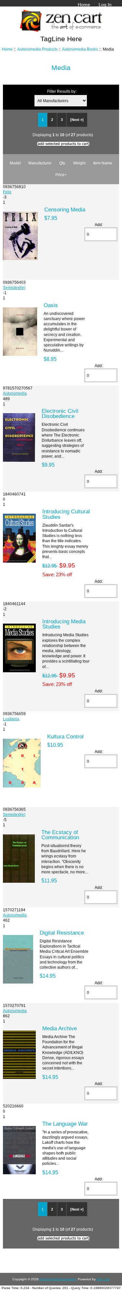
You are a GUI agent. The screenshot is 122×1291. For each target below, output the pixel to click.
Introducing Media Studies (64, 624)
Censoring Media (64, 209)
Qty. (62, 163)
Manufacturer (40, 163)
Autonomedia (15, 393)
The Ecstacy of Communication (60, 835)
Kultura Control (65, 736)
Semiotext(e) (14, 287)
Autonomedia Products (37, 49)
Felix (7, 192)
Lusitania (11, 719)
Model (15, 163)
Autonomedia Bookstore (57, 1279)
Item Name (102, 163)
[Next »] (77, 120)
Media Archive (59, 1028)
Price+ (61, 175)
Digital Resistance (62, 932)
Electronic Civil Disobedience (60, 413)
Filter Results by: (61, 91)
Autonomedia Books (80, 49)
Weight (79, 163)
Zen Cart (103, 1279)
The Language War (65, 1123)
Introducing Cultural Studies (66, 514)
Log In (105, 4)
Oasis (51, 305)
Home (84, 4)
